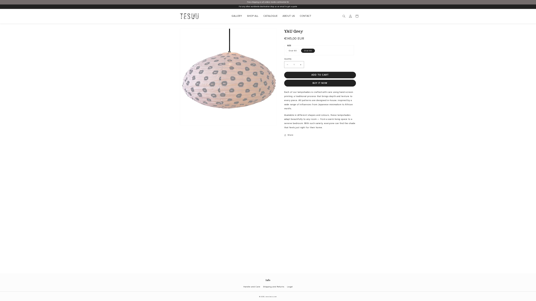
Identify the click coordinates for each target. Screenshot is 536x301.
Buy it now (320, 83)
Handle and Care (251, 287)
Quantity (288, 59)
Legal (290, 287)
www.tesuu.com (271, 296)
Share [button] (290, 135)
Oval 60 (293, 51)
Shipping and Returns (273, 287)
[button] (344, 16)
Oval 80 (308, 51)
